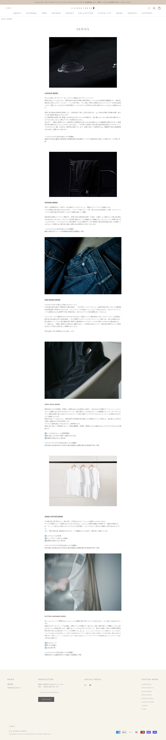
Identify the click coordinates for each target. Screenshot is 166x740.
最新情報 (10, 684)
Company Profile (148, 702)
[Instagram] (85, 685)
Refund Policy (147, 695)
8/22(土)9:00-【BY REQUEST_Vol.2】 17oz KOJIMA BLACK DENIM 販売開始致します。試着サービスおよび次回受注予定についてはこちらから (83, 2)
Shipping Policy (147, 698)
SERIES (70, 13)
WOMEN (56, 13)
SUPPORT (147, 13)
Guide (144, 709)
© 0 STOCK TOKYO (18, 731)
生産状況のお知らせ (14, 688)
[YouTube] (90, 685)
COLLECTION (85, 13)
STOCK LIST (104, 13)
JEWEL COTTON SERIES (54, 516)
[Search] (154, 8)
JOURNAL (31, 13)
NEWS (119, 13)
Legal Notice (146, 684)
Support (145, 705)
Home (3, 19)
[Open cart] (159, 8)
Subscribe (46, 699)
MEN (44, 13)
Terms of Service (147, 688)
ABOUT (17, 13)
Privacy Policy (147, 691)
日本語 (8, 8)
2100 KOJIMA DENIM (52, 300)
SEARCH (132, 13)
